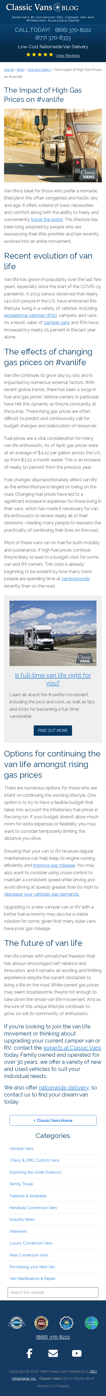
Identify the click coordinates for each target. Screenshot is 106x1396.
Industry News (22, 1219)
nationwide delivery (63, 1087)
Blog (20, 70)
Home (9, 70)
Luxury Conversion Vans (31, 1243)
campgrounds (75, 578)
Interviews (18, 1231)
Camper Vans (21, 1148)
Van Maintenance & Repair (32, 1278)
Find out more (53, 730)
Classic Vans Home (53, 1120)
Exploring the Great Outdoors (36, 1172)
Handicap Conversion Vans (33, 1208)
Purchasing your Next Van (32, 1267)
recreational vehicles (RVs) (30, 315)
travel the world (47, 219)
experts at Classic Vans (72, 1047)
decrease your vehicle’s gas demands (41, 894)
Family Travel (21, 1184)
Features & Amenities (28, 1196)
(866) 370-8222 (53, 1337)
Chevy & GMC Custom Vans (34, 1160)
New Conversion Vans (29, 1255)
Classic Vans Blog (42, 7)
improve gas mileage (54, 865)
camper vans (57, 322)
